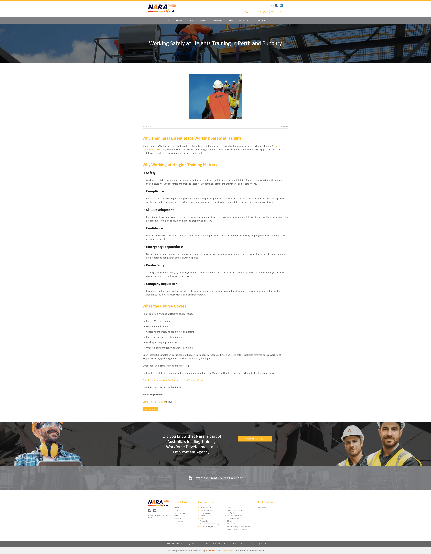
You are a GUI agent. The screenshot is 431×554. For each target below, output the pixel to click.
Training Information (198, 20)
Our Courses (217, 20)
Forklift (202, 516)
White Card (231, 524)
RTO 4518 (271, 5)
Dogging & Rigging (206, 510)
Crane (229, 507)
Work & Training (265, 544)
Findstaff (183, 544)
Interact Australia (197, 544)
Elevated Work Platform (235, 510)
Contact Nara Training (154, 401)
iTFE (219, 544)
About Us (179, 20)
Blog (231, 20)
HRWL (202, 518)
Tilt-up (229, 521)
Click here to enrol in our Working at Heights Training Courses (174, 380)
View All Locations (264, 507)
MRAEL (234, 544)
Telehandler (204, 521)
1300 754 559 (261, 20)
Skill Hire (256, 544)
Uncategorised (284, 126)
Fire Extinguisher (205, 513)
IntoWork (213, 544)
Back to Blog (150, 409)
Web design (166, 515)
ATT (173, 544)
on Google (227, 551)
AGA (163, 544)
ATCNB (168, 544)
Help (188, 544)
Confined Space (205, 507)
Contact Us (276, 12)
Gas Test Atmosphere (234, 516)
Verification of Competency (209, 524)
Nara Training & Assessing (245, 544)
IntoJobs (206, 544)
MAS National (226, 544)
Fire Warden (231, 513)
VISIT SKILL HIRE (255, 438)
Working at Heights (206, 526)
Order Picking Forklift (234, 518)
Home (167, 20)
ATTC (177, 544)
